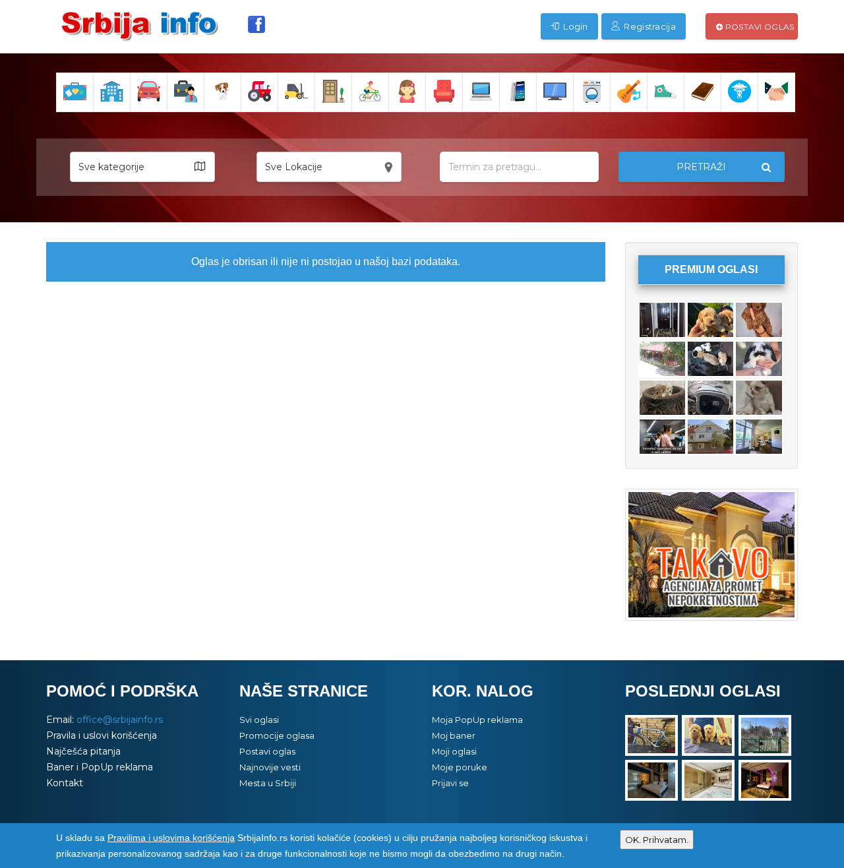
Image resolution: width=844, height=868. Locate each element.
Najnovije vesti (270, 767)
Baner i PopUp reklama (99, 767)
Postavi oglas (758, 27)
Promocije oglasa (277, 735)
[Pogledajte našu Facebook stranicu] (256, 24)
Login (574, 26)
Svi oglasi (259, 719)
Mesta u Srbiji (267, 783)
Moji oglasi (454, 751)
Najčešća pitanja (83, 751)
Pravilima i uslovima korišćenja (171, 837)
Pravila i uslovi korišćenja (101, 735)
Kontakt (64, 783)
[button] (142, 167)
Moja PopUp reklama (477, 719)
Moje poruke (459, 767)
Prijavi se (450, 783)
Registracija (649, 26)
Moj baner (453, 735)
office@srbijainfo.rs (119, 720)
